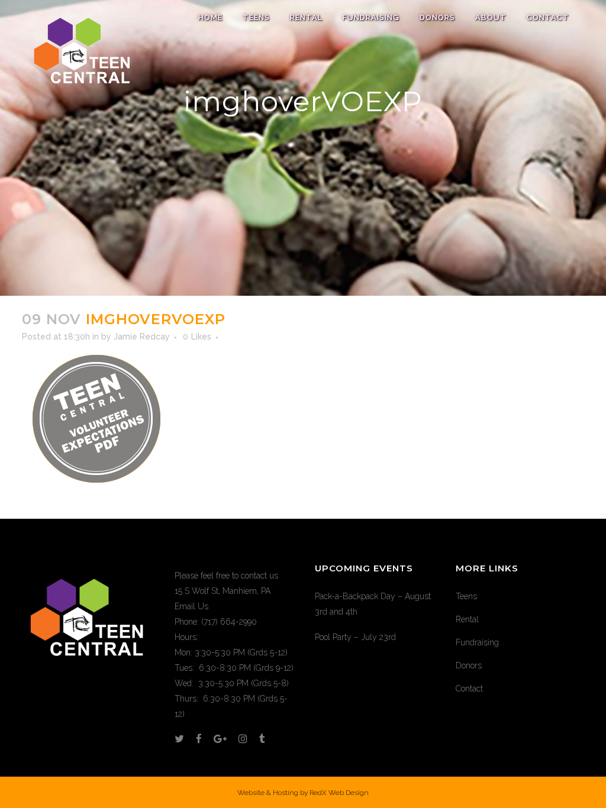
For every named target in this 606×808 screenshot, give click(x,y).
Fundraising (477, 642)
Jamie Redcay (142, 336)
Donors (469, 665)
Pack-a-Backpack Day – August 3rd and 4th (373, 604)
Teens (466, 596)
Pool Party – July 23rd (355, 637)
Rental (467, 619)
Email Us (191, 606)
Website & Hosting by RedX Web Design (303, 792)
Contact (469, 688)
